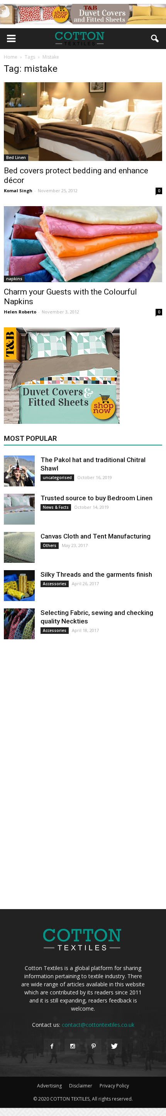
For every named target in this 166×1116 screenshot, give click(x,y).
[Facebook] (51, 1046)
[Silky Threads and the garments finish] (19, 585)
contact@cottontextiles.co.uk (98, 1024)
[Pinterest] (93, 1046)
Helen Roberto (20, 312)
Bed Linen (16, 157)
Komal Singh (18, 190)
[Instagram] (72, 1046)
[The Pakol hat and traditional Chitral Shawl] (19, 471)
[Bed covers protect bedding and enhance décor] (83, 121)
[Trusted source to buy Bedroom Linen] (19, 509)
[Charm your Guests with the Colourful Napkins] (83, 244)
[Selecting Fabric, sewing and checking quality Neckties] (19, 623)
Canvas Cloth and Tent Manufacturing (96, 536)
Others (49, 545)
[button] (155, 38)
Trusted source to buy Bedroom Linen (96, 498)
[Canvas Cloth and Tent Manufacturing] (19, 547)
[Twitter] (114, 1046)
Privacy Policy (114, 1085)
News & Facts (56, 507)
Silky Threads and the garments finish (96, 574)
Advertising (49, 1085)
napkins (14, 278)
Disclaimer (80, 1085)
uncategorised (57, 477)
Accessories (54, 583)
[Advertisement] (62, 775)
